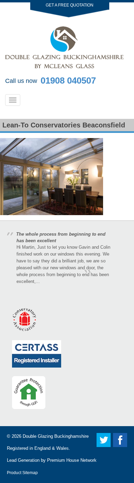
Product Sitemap (22, 472)
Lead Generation (23, 460)
